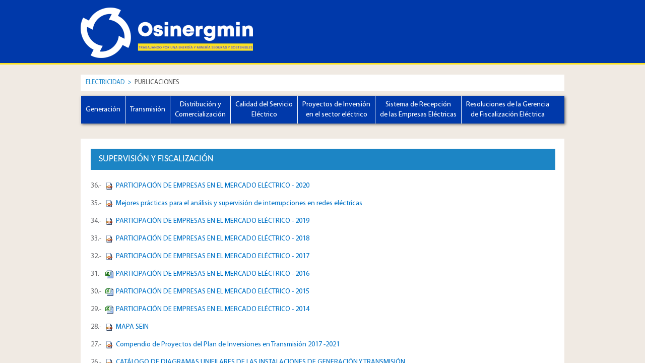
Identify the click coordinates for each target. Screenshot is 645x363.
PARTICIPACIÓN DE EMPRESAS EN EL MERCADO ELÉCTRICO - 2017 (212, 256)
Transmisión (147, 109)
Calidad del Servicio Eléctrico (264, 109)
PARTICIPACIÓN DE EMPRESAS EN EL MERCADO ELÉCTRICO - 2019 (212, 221)
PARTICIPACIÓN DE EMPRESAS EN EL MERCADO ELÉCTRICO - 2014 (212, 309)
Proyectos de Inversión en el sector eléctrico (336, 109)
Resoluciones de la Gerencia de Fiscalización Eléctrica (507, 109)
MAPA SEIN (132, 327)
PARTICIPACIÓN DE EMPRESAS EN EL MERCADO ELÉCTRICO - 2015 (212, 291)
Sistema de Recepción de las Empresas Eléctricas (418, 109)
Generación (103, 109)
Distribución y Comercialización (200, 109)
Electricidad (105, 82)
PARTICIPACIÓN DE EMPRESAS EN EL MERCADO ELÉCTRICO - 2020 (212, 186)
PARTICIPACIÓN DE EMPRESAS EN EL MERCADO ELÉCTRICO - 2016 (212, 274)
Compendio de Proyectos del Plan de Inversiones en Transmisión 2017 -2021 (228, 344)
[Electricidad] (126, 24)
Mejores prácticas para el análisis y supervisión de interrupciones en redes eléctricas (239, 203)
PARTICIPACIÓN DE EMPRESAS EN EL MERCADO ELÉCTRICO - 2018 (212, 239)
